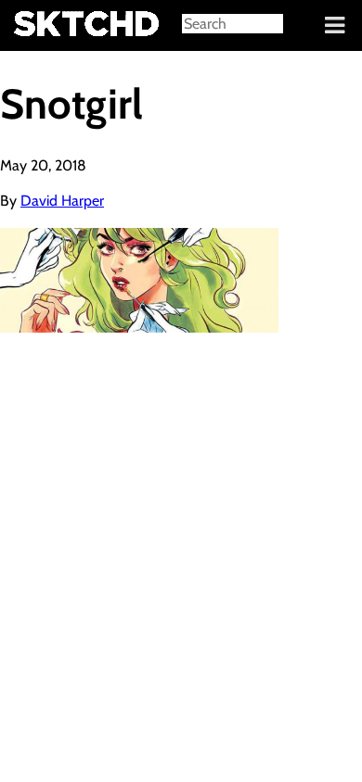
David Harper (62, 200)
